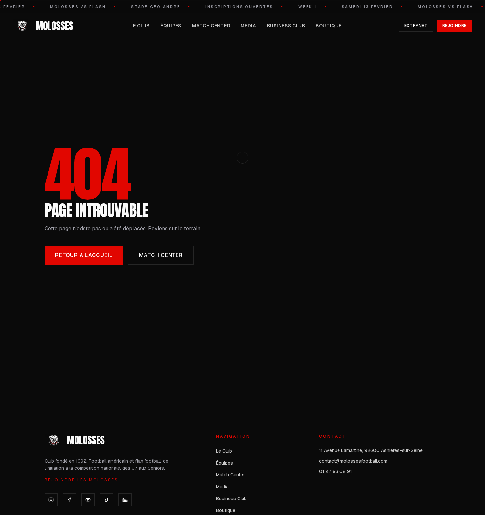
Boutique (329, 26)
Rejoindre (454, 25)
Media (248, 26)
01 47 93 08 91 (335, 471)
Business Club (286, 26)
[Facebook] (69, 499)
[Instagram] (51, 499)
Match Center (211, 26)
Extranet (416, 25)
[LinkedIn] (125, 499)
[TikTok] (106, 499)
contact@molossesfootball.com (353, 461)
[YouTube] (88, 499)
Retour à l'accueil (83, 255)
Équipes (170, 26)
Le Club (140, 26)
